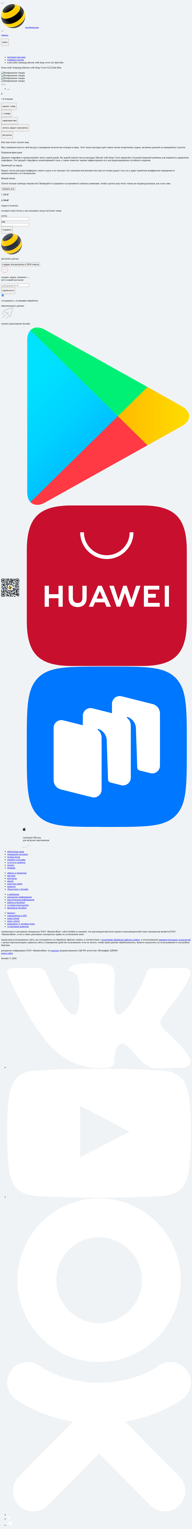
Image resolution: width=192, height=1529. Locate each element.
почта (4, 216)
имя (3, 221)
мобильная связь (15, 851)
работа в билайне (16, 902)
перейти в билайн (16, 859)
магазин (11, 875)
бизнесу (11, 913)
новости (11, 886)
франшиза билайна (17, 908)
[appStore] (24, 830)
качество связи (14, 883)
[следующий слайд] (5, 84)
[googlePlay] (107, 504)
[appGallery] (107, 665)
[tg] (10, 1525)
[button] (96, 163)
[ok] (99, 1514)
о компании (13, 894)
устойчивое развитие (18, 926)
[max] (9, 1519)
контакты (12, 878)
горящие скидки (15, 60)
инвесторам (13, 918)
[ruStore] (107, 826)
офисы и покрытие (17, 873)
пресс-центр (13, 921)
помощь (11, 867)
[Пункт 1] (8, 89)
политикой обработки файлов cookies (121, 939)
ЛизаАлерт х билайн (17, 889)
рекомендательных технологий (175, 939)
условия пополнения (17, 905)
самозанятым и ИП (17, 915)
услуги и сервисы (16, 862)
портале (55, 950)
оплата (10, 865)
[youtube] (99, 1197)
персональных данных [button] (12, 305)
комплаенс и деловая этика (21, 923)
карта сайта (7, 953)
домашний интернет (17, 854)
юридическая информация (20, 899)
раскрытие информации (19, 897)
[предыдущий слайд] (2, 84)
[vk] (99, 1067)
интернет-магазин (16, 57)
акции (10, 881)
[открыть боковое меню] (2, 3)
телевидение (13, 857)
